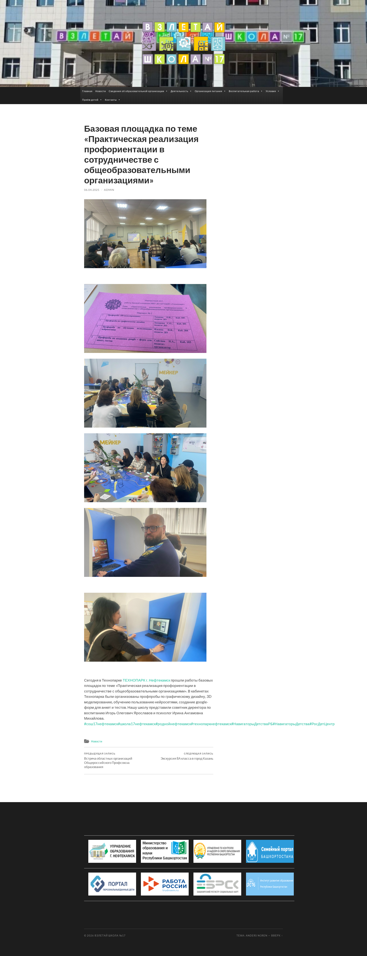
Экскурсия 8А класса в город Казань (187, 756)
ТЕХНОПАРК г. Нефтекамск (146, 680)
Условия (271, 91)
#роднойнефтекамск (173, 724)
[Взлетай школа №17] (183, 43)
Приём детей (90, 99)
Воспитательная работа (244, 91)
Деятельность (179, 91)
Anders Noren (256, 935)
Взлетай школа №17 (110, 935)
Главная (87, 91)
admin (109, 189)
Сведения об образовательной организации (136, 91)
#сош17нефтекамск (101, 724)
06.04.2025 (91, 189)
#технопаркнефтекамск (211, 724)
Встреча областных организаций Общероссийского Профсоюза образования (108, 760)
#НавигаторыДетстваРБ (252, 724)
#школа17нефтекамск (137, 724)
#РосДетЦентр (322, 724)
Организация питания (208, 91)
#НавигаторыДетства (291, 724)
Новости (100, 91)
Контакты (111, 99)
